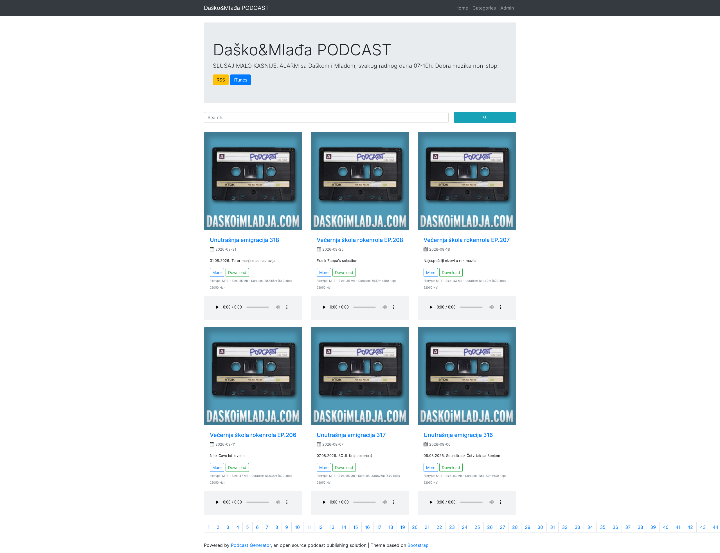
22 (439, 527)
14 (343, 527)
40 (666, 527)
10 (297, 527)
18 (390, 527)
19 (402, 527)
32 (565, 527)
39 (653, 527)
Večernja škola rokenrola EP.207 (467, 240)
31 (552, 527)
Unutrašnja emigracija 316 (458, 435)
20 (415, 527)
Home (461, 8)
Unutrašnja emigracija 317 (351, 435)
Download (237, 272)
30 (540, 527)
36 (615, 527)
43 (703, 527)
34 (590, 527)
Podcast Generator (251, 545)
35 (603, 527)
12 (320, 527)
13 (332, 527)
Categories (484, 8)
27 (502, 527)
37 (628, 527)
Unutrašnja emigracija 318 (244, 240)
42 (690, 527)
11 (309, 527)
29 (527, 527)
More (217, 272)
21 (427, 527)
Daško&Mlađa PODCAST (236, 7)
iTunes (240, 80)
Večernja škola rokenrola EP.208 (360, 240)
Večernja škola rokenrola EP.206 (253, 435)
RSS (221, 80)
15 (355, 527)
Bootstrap (418, 545)
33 (577, 527)
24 (464, 527)
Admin (507, 8)
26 (490, 527)
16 (367, 527)
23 (452, 527)
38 (640, 527)
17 (379, 527)
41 (678, 527)
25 (477, 527)
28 (515, 527)
